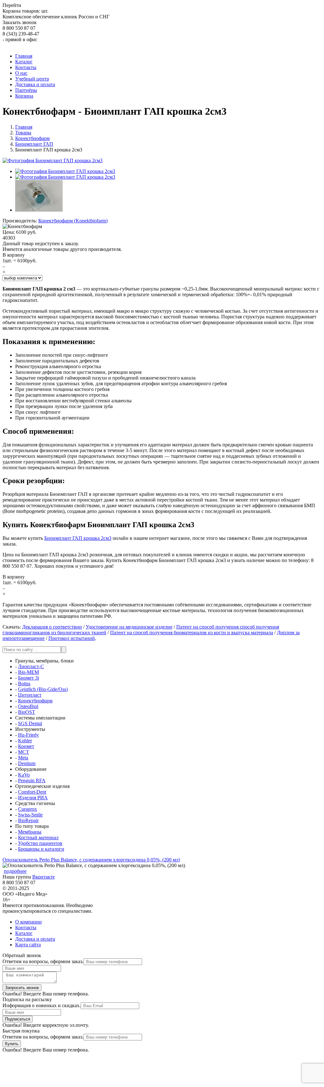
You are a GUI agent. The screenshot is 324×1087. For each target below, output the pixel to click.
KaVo (24, 774)
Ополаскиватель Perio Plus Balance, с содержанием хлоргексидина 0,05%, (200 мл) (91, 859)
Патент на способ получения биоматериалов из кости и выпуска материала (191, 632)
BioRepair (28, 820)
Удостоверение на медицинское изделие (129, 627)
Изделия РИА (33, 797)
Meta (23, 757)
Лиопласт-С (31, 666)
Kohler (25, 740)
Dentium (26, 763)
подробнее (15, 871)
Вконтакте (43, 876)
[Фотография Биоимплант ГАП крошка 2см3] (65, 171)
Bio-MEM (28, 672)
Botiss (24, 683)
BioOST (26, 712)
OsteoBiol (28, 706)
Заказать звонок (20, 22)
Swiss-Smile (30, 814)
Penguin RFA (32, 780)
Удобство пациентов (40, 843)
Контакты (25, 927)
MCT (23, 752)
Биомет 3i (28, 678)
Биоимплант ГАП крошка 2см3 (77, 538)
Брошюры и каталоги (41, 849)
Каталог (24, 933)
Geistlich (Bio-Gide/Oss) (43, 689)
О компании (28, 921)
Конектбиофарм (35, 700)
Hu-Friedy (28, 735)
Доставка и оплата (35, 939)
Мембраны (29, 831)
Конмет (26, 746)
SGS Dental (30, 723)
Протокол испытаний (71, 638)
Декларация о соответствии (52, 627)
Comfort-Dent (32, 792)
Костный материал (38, 837)
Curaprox (27, 809)
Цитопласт (29, 695)
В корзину (14, 255)
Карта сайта (28, 944)
